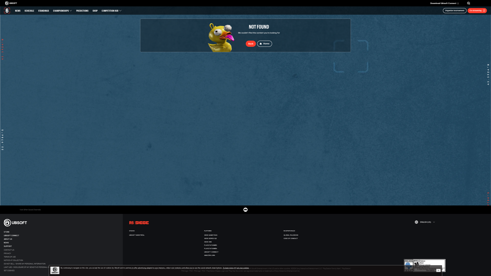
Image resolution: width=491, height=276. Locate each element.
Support (8, 246)
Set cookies (9, 270)
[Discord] (245, 209)
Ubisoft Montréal (137, 235)
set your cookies (243, 268)
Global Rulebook (291, 235)
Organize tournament (454, 10)
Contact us (9, 250)
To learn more (228, 268)
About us (8, 239)
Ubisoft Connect (11, 236)
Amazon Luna (209, 255)
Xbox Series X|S (210, 238)
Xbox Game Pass (210, 235)
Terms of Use (10, 257)
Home (266, 43)
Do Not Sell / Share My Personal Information (25, 263)
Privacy (7, 253)
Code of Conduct (291, 238)
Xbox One (208, 242)
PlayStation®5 (210, 245)
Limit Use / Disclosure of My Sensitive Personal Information (31, 267)
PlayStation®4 (210, 248)
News (6, 243)
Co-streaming (476, 10)
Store (6, 232)
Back (250, 43)
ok (438, 270)
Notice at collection (13, 260)
